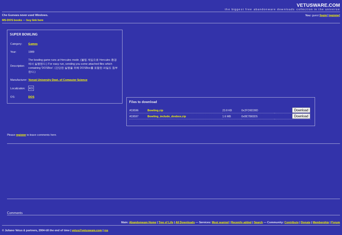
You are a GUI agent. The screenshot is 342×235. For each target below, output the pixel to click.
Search (258, 222)
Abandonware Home (142, 222)
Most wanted (220, 222)
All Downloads (185, 222)
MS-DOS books (12, 20)
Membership (321, 222)
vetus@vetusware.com (87, 230)
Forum (335, 222)
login (323, 15)
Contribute (291, 222)
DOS (31, 96)
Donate (305, 222)
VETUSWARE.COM (318, 5)
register (334, 15)
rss (106, 230)
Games (33, 43)
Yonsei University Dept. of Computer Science (57, 79)
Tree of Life (165, 222)
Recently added (241, 222)
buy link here (34, 20)
